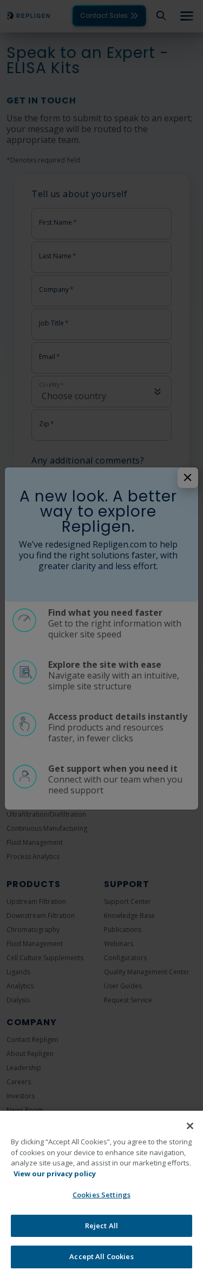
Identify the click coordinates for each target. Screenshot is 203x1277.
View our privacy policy (55, 1173)
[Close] (190, 1126)
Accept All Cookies (101, 1256)
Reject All (101, 1225)
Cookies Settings (101, 1195)
